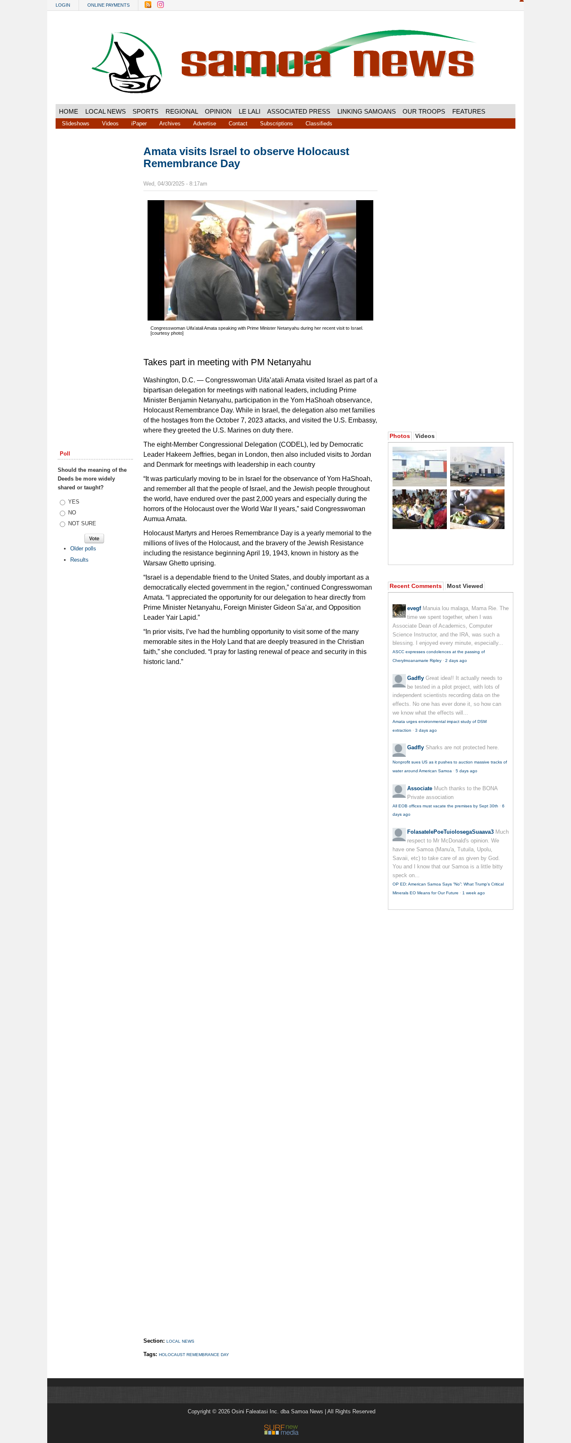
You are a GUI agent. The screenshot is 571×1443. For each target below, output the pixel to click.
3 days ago (426, 730)
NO (72, 512)
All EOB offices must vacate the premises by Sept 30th (445, 806)
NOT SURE (82, 523)
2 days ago (456, 660)
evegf (414, 608)
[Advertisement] (95, 273)
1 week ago (473, 893)
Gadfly (415, 678)
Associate (419, 788)
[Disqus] (260, 993)
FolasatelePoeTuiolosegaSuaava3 (450, 832)
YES (73, 502)
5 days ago (466, 771)
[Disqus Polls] (260, 775)
